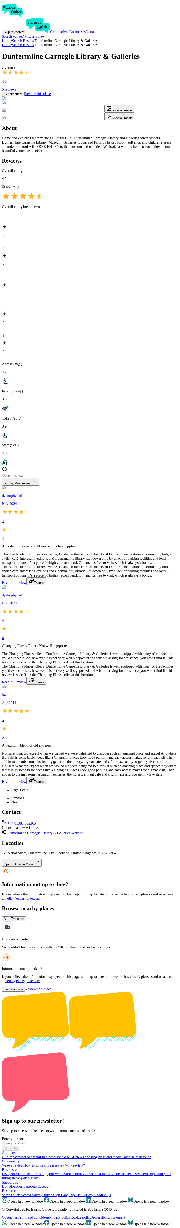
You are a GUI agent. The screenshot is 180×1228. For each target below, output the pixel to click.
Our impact (10, 1157)
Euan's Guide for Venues (118, 1174)
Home (6, 45)
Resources (9, 1191)
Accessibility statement (108, 1217)
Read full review (14, 582)
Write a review (34, 36)
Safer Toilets (11, 1195)
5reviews (9, 89)
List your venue (13, 1174)
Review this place (38, 94)
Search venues (12, 36)
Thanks (39, 582)
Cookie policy (81, 1217)
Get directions (13, 94)
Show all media (122, 110)
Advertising (145, 1174)
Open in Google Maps (19, 864)
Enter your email (14, 1139)
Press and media (110, 1157)
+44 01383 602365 (22, 823)
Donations (9, 1186)
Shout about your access (82, 1174)
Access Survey (31, 1195)
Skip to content (14, 32)
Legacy (44, 1186)
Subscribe (10, 1148)
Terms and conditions (33, 1217)
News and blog (86, 1157)
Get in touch (142, 1157)
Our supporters (28, 1186)
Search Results (23, 45)
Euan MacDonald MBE (57, 1157)
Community (10, 1161)
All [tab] (5, 919)
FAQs (106, 1195)
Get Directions (13, 989)
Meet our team (29, 1157)
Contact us (10, 1217)
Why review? (75, 1165)
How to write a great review (44, 1165)
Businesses (77, 32)
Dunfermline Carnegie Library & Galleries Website (45, 833)
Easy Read (94, 1195)
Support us (10, 1182)
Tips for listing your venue (44, 1174)
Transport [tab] (17, 919)
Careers (127, 1157)
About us (8, 1153)
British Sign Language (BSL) (64, 1195)
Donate (91, 32)
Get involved (59, 32)
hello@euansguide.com (22, 898)
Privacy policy (60, 1217)
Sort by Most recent (17, 483)
